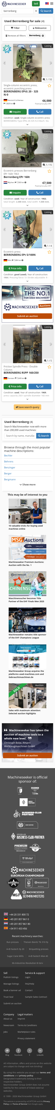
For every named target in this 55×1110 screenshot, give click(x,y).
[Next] (50, 63)
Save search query (28, 407)
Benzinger (9, 467)
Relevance (40, 28)
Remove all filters (16, 35)
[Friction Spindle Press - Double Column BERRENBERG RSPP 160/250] (27, 344)
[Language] (47, 3)
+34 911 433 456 (18, 928)
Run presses (13, 942)
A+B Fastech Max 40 (38, 956)
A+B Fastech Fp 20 (15, 949)
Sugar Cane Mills (15, 956)
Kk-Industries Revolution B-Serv (27, 963)
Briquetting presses (38, 949)
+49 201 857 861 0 (19, 919)
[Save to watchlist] (49, 86)
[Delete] (36, 11)
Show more (28, 484)
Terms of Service (20, 1104)
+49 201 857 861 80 (19, 924)
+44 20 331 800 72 (19, 914)
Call (41, 111)
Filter (16, 28)
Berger (8, 473)
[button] (51, 3)
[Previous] (4, 63)
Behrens (8, 461)
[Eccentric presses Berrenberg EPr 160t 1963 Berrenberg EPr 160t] (27, 148)
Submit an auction (27, 316)
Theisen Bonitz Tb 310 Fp (36, 942)
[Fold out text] (27, 124)
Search (47, 11)
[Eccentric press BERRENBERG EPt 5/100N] (27, 229)
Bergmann (10, 479)
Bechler (8, 455)
